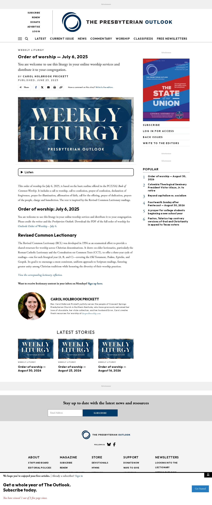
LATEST (40, 38)
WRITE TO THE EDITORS (161, 143)
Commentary (101, 38)
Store (97, 457)
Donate (35, 22)
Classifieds (143, 38)
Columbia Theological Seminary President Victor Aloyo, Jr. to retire (167, 187)
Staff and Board (38, 462)
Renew (36, 17)
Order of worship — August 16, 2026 (112, 368)
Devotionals (100, 462)
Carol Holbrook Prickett (46, 76)
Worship (123, 38)
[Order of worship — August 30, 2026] (36, 349)
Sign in (79, 476)
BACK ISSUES (153, 137)
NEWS (82, 38)
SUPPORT (131, 457)
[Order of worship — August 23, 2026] (76, 349)
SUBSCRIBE (151, 125)
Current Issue (62, 38)
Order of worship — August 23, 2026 (72, 368)
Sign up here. (95, 283)
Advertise (33, 26)
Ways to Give (131, 467)
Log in (36, 31)
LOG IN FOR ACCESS (158, 131)
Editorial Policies (39, 467)
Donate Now (131, 462)
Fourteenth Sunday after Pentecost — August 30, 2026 (166, 204)
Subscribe (34, 12)
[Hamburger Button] (20, 38)
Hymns (95, 467)
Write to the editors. (104, 87)
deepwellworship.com (91, 313)
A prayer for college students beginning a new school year (166, 212)
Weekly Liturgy (31, 49)
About (34, 457)
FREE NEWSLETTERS (172, 38)
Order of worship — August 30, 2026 (32, 368)
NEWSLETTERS (167, 457)
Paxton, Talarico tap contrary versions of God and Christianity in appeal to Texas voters (168, 221)
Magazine (68, 457)
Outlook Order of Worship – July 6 (37, 226)
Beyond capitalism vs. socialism (167, 195)
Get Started (200, 488)
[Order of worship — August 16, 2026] (116, 349)
